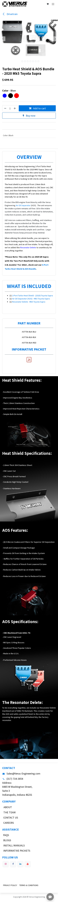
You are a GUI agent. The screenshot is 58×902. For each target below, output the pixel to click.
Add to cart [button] (39, 108)
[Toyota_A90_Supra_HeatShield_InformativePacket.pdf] (29, 360)
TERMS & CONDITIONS (28, 885)
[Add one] (15, 108)
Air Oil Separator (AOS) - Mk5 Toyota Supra (31, 298)
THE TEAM (9, 812)
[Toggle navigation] (53, 4)
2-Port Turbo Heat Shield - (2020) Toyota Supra (32, 295)
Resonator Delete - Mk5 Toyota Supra (28, 301)
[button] (3, 38)
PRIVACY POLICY (10, 885)
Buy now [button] (30, 115)
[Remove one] (5, 108)
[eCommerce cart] (47, 4)
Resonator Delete (28, 247)
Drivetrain (12, 14)
